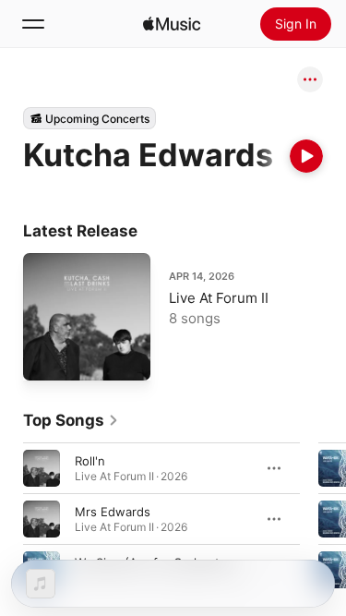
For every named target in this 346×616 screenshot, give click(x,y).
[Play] (306, 156)
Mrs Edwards (112, 510)
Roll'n (90, 460)
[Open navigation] (33, 24)
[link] (71, 420)
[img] (171, 24)
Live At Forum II (218, 298)
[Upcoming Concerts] (89, 118)
